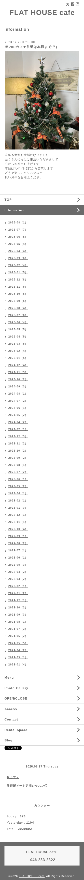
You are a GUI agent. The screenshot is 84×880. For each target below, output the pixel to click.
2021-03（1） (18, 657)
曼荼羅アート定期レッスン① (27, 785)
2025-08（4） (18, 308)
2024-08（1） (18, 393)
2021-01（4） (18, 664)
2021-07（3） (18, 628)
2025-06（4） (18, 322)
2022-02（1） (18, 586)
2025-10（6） (18, 293)
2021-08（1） (18, 621)
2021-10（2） (18, 607)
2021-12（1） (18, 600)
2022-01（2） (18, 593)
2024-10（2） (18, 379)
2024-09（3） (18, 386)
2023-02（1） (18, 500)
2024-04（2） (18, 422)
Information (14, 210)
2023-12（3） (18, 436)
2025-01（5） (18, 358)
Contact (11, 719)
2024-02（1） (18, 429)
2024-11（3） (18, 372)
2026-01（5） (18, 272)
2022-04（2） (18, 571)
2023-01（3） (18, 507)
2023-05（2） (18, 486)
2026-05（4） (18, 244)
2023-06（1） (18, 479)
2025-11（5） (18, 286)
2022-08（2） (18, 543)
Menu (9, 677)
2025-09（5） (18, 301)
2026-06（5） (18, 236)
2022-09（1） (18, 536)
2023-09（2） (18, 457)
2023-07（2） (18, 472)
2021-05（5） (18, 643)
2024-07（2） (18, 400)
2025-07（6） (18, 315)
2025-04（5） (18, 336)
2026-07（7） (18, 229)
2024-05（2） (18, 415)
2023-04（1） (18, 493)
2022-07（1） (18, 550)
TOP (8, 199)
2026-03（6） (18, 258)
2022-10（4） (18, 529)
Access (10, 709)
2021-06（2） (18, 636)
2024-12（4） (18, 365)
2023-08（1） (18, 465)
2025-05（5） (18, 329)
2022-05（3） (18, 564)
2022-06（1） (18, 557)
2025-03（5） (18, 343)
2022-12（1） (18, 514)
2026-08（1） (18, 222)
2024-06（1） (18, 407)
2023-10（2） (18, 450)
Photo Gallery (16, 688)
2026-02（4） (18, 265)
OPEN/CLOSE (15, 698)
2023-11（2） (18, 443)
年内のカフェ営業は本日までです (32, 47)
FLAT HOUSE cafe (42, 12)
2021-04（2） (18, 650)
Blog (8, 740)
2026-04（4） (18, 251)
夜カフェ (13, 777)
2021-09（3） (18, 614)
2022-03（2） (18, 579)
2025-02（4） (18, 350)
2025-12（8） (18, 279)
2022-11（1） (18, 522)
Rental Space (15, 730)
